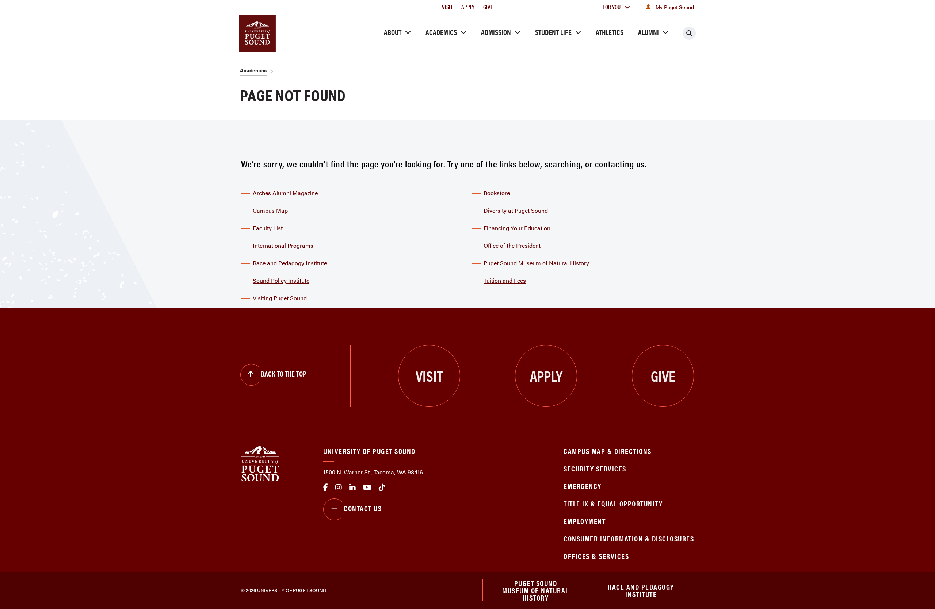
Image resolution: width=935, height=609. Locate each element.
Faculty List (268, 228)
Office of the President (512, 245)
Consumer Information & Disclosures (629, 538)
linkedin (352, 487)
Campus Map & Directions (608, 451)
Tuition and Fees (505, 280)
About (392, 32)
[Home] (260, 463)
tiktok (382, 487)
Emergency (583, 486)
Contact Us (363, 508)
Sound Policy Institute (281, 280)
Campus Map (270, 210)
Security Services (595, 468)
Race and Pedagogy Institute (290, 263)
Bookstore (497, 193)
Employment (585, 521)
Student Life (553, 32)
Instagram (338, 487)
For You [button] (612, 7)
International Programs (283, 245)
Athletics (609, 32)
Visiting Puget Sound (280, 298)
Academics (441, 32)
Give (488, 7)
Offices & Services (596, 556)
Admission (496, 32)
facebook (325, 487)
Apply (467, 7)
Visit (447, 7)
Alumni (648, 32)
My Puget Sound (675, 7)
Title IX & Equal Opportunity (613, 503)
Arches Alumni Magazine (285, 193)
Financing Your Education (517, 228)
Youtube (367, 487)
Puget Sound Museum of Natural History (536, 263)
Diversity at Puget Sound (516, 210)
